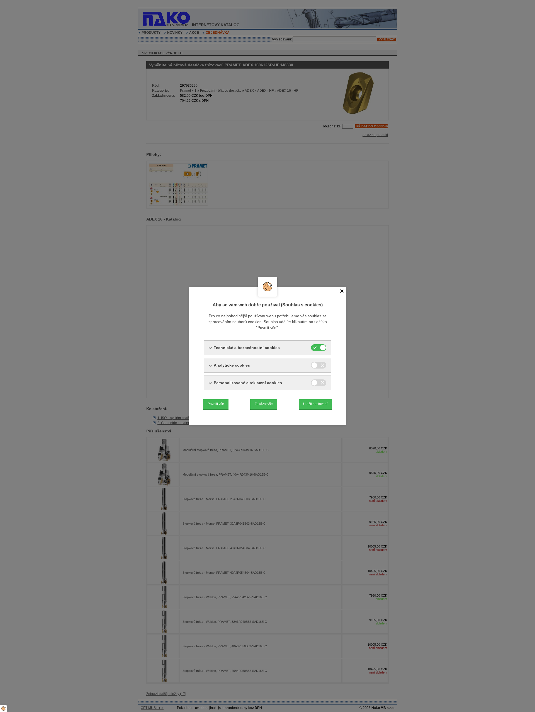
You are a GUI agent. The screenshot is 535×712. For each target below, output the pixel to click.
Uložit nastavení (315, 404)
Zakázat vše (264, 404)
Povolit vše (216, 404)
